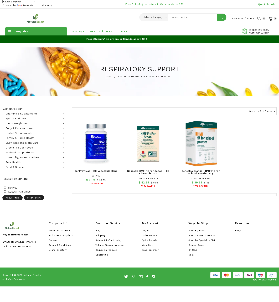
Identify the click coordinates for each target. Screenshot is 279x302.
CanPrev (96, 176)
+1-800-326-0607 (259, 29)
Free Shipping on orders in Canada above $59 (154, 4)
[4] (82, 110)
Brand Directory (58, 250)
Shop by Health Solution (202, 235)
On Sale (192, 250)
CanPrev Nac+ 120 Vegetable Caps (95, 171)
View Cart (147, 245)
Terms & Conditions (60, 245)
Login (250, 18)
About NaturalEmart (60, 230)
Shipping (100, 235)
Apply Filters (12, 197)
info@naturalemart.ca (23, 241)
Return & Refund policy (108, 240)
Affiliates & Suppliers (61, 235)
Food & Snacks (15, 167)
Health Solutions (100, 31)
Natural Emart (31, 275)
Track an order (150, 250)
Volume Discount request (109, 245)
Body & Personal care (19, 128)
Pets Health (13, 162)
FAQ (97, 230)
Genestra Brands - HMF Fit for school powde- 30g (200, 172)
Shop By (77, 31)
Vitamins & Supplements (21, 113)
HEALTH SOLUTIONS (128, 76)
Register (238, 18)
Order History (149, 235)
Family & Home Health (20, 137)
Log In (145, 230)
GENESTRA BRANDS (148, 178)
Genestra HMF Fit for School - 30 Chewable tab (148, 172)
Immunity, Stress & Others (23, 157)
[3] (75, 110)
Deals (122, 31)
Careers (53, 240)
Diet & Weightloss (17, 123)
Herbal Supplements (19, 133)
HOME (109, 76)
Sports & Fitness (16, 118)
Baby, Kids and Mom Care (22, 142)
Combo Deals (196, 245)
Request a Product (106, 250)
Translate (28, 5)
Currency (47, 5)
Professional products (20, 152)
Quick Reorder (267, 4)
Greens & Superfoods (19, 147)
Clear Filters (34, 197)
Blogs (238, 230)
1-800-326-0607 (22, 246)
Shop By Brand (197, 230)
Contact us (101, 254)
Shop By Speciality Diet (201, 240)
